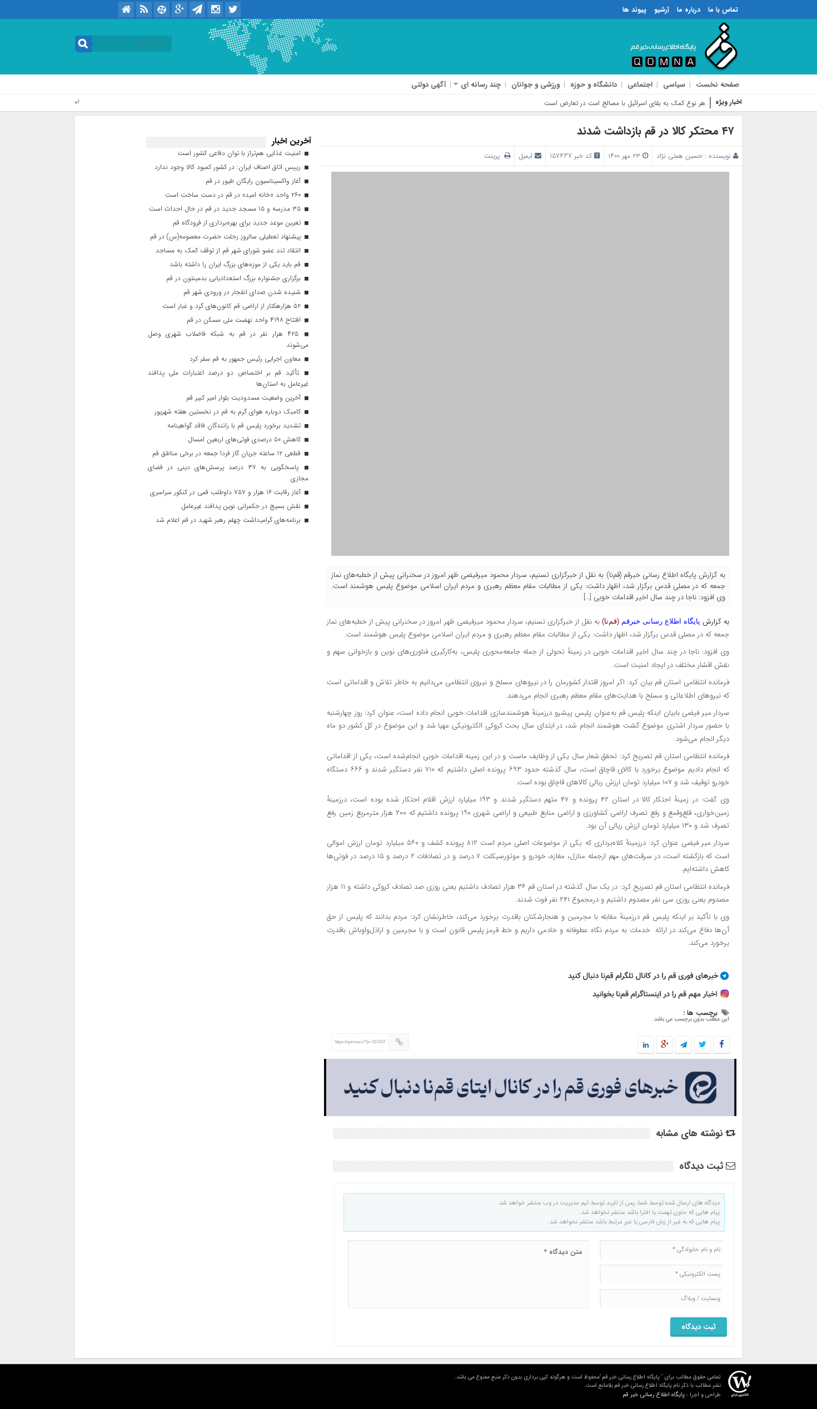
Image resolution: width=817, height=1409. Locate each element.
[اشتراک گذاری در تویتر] (702, 1045)
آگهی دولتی (428, 85)
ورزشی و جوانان (535, 85)
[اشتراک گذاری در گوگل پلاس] (665, 1045)
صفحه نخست (717, 85)
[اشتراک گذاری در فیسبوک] (721, 1045)
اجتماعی (639, 85)
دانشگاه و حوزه (593, 85)
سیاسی (674, 85)
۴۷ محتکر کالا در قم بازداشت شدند (655, 131)
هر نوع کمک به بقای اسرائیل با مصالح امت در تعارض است (624, 103)
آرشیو (661, 9)
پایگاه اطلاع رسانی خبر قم (653, 1395)
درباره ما (688, 9)
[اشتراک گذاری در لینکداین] (646, 1045)
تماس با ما (723, 9)
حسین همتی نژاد (679, 156)
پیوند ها (634, 9)
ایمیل (525, 156)
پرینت (494, 156)
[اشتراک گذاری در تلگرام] (683, 1045)
